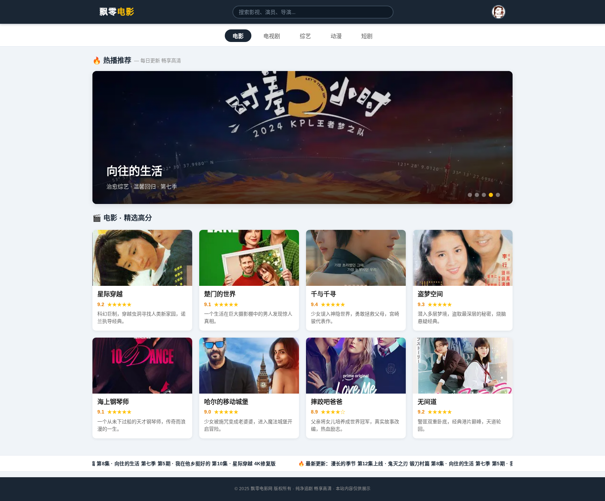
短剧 (367, 36)
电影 (238, 36)
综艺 (305, 36)
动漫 (336, 36)
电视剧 (271, 36)
